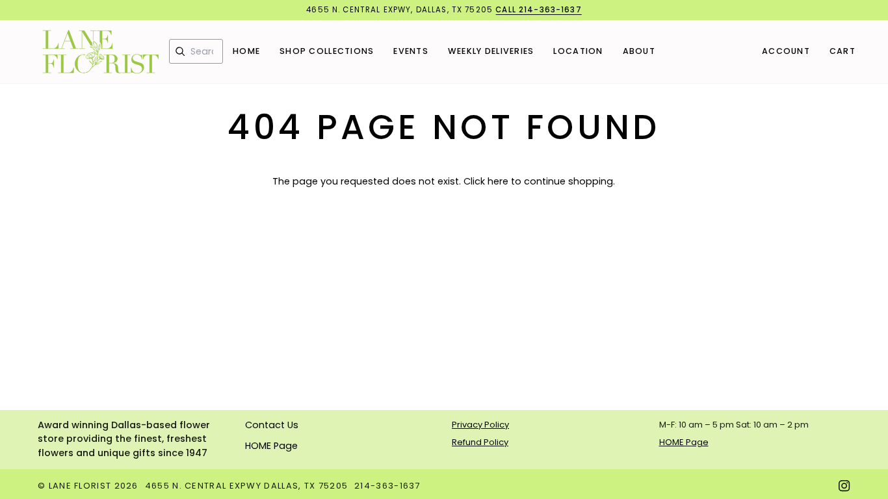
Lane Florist (80, 486)
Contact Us (271, 424)
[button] (327, 51)
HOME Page (271, 445)
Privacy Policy (480, 424)
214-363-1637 (387, 486)
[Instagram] (844, 486)
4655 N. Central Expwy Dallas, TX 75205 (246, 486)
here (498, 181)
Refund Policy (480, 442)
